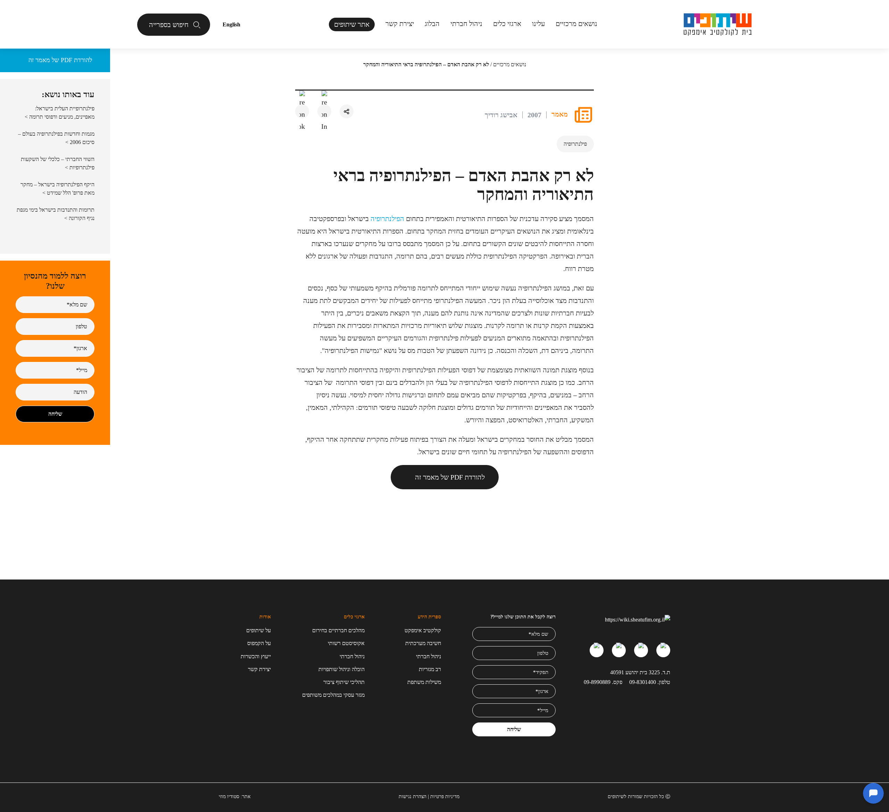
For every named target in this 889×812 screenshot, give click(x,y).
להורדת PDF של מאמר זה (450, 477)
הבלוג (432, 23)
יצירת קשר (399, 23)
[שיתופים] (717, 24)
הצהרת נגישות (412, 796)
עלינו (538, 23)
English (231, 24)
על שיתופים (258, 630)
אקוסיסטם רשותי (346, 643)
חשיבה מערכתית (423, 643)
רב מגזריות (430, 669)
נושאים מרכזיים (509, 64)
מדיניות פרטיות (444, 796)
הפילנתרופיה (387, 218)
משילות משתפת (424, 682)
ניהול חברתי (466, 23)
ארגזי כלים (507, 23)
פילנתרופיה (575, 144)
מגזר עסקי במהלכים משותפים (333, 695)
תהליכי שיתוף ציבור (344, 682)
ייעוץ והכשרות (256, 656)
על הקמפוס (259, 643)
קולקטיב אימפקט (423, 630)
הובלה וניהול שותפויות (341, 669)
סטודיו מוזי (229, 796)
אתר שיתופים (351, 24)
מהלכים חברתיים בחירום (338, 630)
